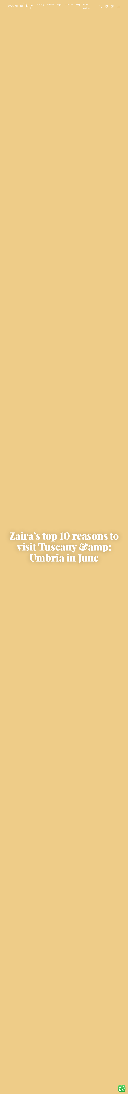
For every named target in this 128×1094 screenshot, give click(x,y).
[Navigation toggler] (118, 6)
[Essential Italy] (20, 6)
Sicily (78, 4)
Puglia (59, 4)
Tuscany (40, 4)
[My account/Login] (112, 6)
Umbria (50, 4)
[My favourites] (106, 6)
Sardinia (69, 4)
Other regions (86, 6)
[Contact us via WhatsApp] (122, 1088)
